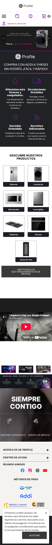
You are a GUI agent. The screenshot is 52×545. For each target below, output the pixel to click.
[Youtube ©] (45, 470)
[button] (49, 38)
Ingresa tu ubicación (17, 23)
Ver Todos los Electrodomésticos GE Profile (26, 271)
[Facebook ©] (22, 470)
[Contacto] (37, 470)
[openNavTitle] (3, 16)
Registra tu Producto (13, 435)
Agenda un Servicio (39, 435)
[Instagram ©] (30, 470)
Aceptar (34, 535)
